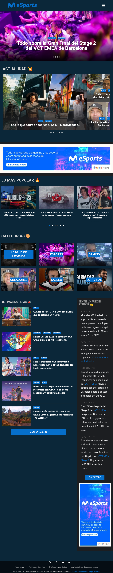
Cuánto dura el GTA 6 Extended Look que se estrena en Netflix (53, 313)
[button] (5, 30)
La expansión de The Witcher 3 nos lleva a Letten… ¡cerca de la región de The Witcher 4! (53, 414)
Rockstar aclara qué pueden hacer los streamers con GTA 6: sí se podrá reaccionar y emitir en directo (53, 389)
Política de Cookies (37, 567)
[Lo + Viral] (94, 279)
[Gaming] (94, 254)
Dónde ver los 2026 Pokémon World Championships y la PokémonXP (52, 338)
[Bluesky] (69, 562)
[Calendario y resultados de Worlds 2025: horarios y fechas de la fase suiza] (18, 197)
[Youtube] (63, 562)
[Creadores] (18, 279)
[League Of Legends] (18, 254)
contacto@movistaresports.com (84, 567)
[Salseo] (56, 279)
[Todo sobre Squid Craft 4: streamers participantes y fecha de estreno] (56, 197)
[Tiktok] (44, 562)
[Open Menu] (103, 5)
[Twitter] (50, 562)
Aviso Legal (19, 567)
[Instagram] (56, 562)
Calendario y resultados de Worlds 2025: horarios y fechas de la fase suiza (19, 215)
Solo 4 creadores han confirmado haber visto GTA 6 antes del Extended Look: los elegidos (53, 365)
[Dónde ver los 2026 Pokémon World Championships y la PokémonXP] (16, 341)
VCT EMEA (91, 383)
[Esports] (56, 254)
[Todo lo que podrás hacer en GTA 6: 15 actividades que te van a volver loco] (45, 102)
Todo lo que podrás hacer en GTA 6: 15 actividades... (45, 125)
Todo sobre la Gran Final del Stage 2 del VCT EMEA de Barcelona (56, 45)
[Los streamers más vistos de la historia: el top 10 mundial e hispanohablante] (94, 197)
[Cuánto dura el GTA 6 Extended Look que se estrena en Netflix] (16, 316)
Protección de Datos (58, 567)
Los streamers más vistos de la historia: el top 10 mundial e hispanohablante (94, 215)
